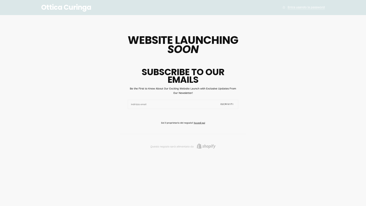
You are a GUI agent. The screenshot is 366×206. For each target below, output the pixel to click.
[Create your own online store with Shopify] (206, 146)
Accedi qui (199, 123)
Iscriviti (227, 104)
